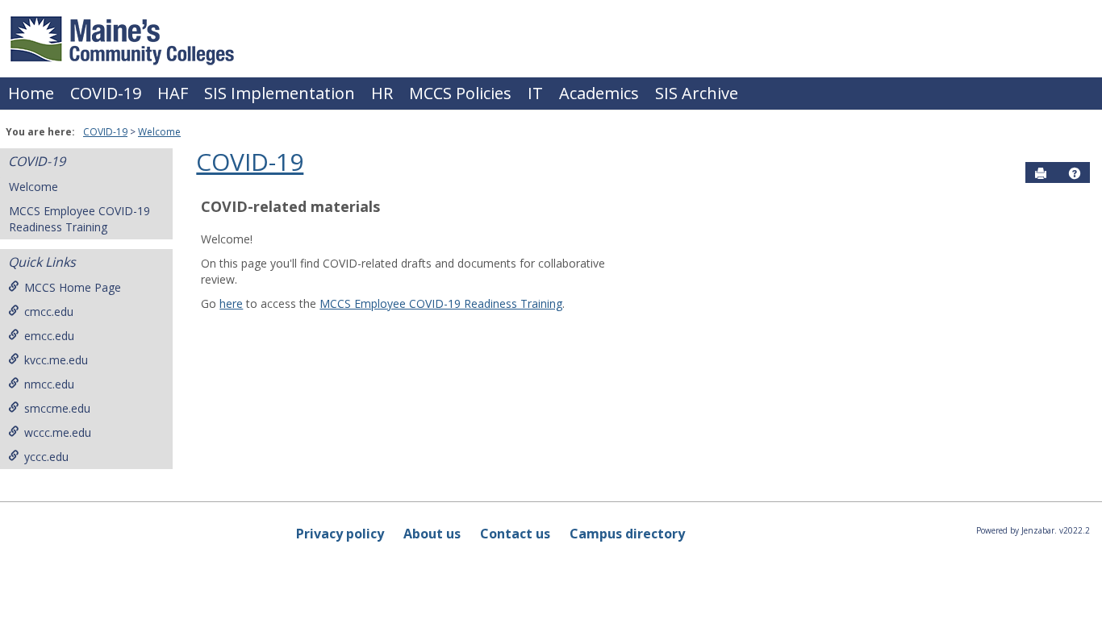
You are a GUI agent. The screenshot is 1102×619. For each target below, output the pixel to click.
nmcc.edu (49, 384)
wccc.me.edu (57, 432)
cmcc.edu (48, 311)
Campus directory (627, 533)
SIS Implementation (279, 93)
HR (382, 93)
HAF (172, 93)
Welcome (159, 132)
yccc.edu (46, 456)
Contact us (515, 533)
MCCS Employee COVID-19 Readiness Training (79, 219)
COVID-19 (105, 93)
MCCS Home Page (72, 287)
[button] (1074, 173)
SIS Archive (696, 93)
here (231, 303)
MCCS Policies (460, 93)
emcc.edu (49, 335)
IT (535, 93)
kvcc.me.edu (56, 360)
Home (31, 93)
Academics (599, 93)
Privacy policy (340, 533)
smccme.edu (57, 408)
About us (432, 533)
